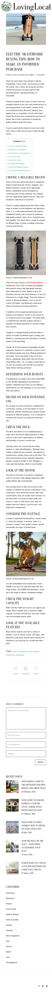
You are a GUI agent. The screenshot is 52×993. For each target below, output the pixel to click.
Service (9, 946)
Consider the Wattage (16, 164)
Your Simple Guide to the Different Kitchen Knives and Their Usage (33, 784)
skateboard (20, 655)
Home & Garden (12, 920)
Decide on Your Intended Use (18, 153)
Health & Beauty (12, 914)
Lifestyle (21, 75)
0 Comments (40, 75)
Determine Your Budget (16, 150)
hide (23, 141)
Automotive (10, 893)
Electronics (10, 898)
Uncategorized (11, 962)
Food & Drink (11, 909)
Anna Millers (30, 75)
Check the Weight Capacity (17, 167)
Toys (8, 957)
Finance (9, 904)
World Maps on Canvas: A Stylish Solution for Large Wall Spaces (33, 866)
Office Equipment (12, 936)
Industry (9, 925)
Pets (8, 941)
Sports (8, 952)
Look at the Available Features (19, 171)
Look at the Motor (14, 160)
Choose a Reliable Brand (17, 146)
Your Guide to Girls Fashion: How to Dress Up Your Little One (33, 825)
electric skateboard (20, 652)
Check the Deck (13, 157)
